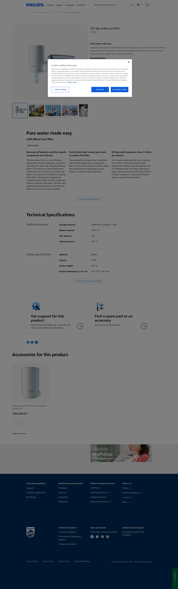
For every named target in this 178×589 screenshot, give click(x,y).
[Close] (128, 62)
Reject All (100, 89)
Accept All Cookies (119, 89)
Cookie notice (72, 82)
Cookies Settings (60, 89)
